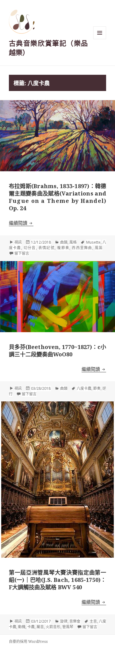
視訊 (18, 242)
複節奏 (63, 247)
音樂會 (74, 621)
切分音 (30, 247)
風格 (73, 242)
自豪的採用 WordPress (28, 641)
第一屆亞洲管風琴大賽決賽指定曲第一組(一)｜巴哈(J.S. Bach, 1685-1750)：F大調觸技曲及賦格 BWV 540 (57, 580)
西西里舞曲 (82, 247)
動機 (21, 626)
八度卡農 (84, 388)
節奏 (97, 388)
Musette (93, 242)
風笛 (98, 247)
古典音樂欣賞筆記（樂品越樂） (48, 47)
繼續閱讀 (21, 223)
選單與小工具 (99, 32)
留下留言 (21, 253)
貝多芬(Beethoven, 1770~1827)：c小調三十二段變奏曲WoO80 (57, 350)
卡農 (31, 626)
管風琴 (67, 626)
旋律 (63, 621)
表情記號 (46, 247)
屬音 (40, 626)
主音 (93, 621)
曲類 (63, 242)
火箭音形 (53, 626)
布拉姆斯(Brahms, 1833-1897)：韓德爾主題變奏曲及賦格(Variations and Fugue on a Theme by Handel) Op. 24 (57, 197)
